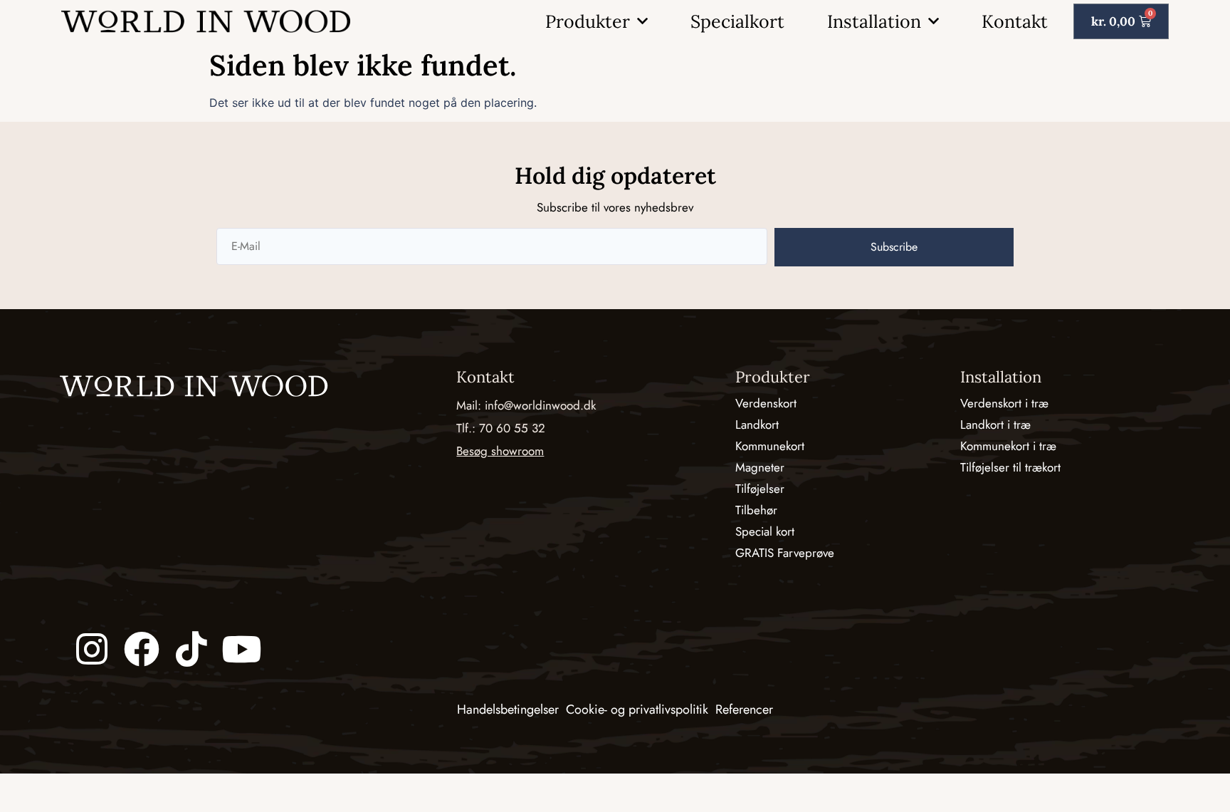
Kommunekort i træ (1008, 446)
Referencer (744, 709)
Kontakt (1015, 21)
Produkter (587, 21)
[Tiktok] (191, 649)
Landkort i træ (995, 424)
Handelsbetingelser (508, 709)
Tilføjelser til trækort (1010, 467)
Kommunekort (769, 446)
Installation (874, 21)
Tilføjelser (759, 489)
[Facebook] (142, 649)
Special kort (764, 531)
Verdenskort (766, 403)
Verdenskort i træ (1004, 403)
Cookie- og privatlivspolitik (637, 709)
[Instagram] (92, 649)
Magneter (759, 467)
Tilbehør (756, 510)
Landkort (757, 424)
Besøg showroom (500, 450)
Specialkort (737, 21)
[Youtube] (241, 649)
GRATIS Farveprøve (784, 553)
